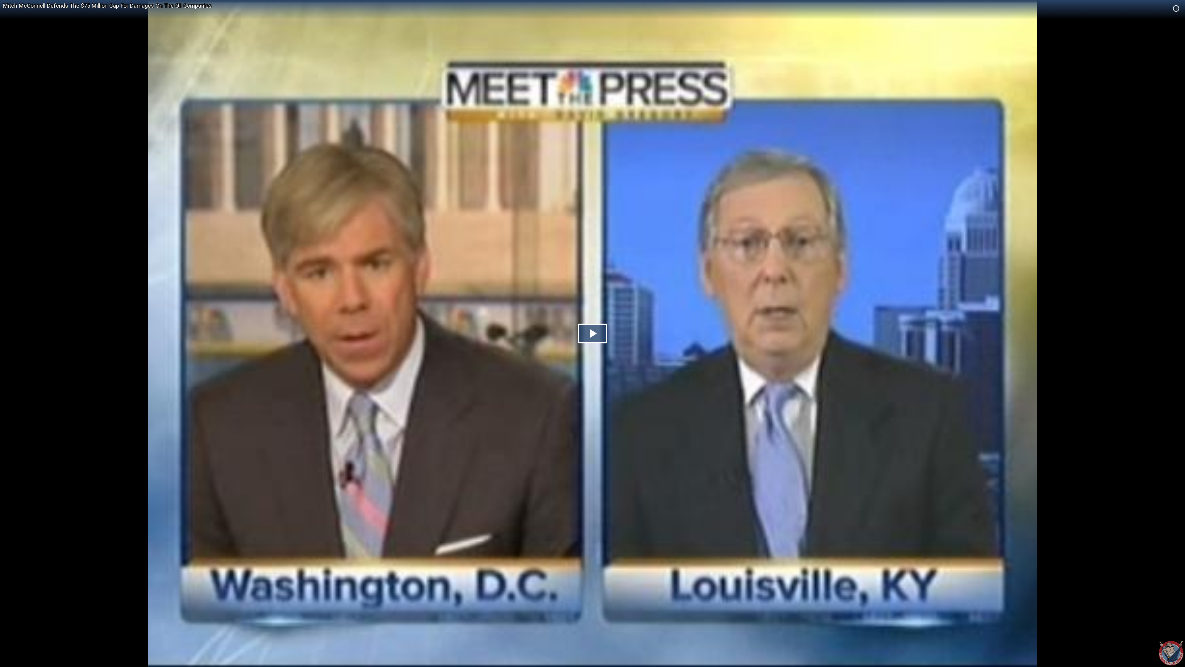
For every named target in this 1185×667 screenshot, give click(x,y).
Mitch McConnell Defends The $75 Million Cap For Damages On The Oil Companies (107, 5)
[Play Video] (592, 333)
